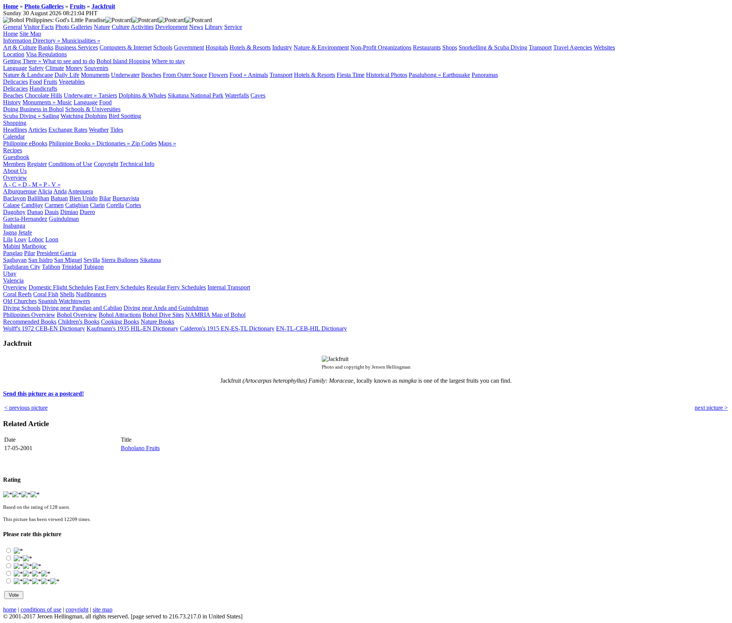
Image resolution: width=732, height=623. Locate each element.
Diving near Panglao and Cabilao (82, 308)
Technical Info (137, 164)
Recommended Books (29, 321)
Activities (142, 27)
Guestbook (16, 157)
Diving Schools (21, 308)
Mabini (11, 246)
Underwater (125, 75)
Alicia (45, 191)
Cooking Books (120, 321)
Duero (87, 212)
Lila (8, 239)
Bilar (105, 198)
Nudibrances (91, 294)
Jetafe (25, 232)
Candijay (32, 205)
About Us (15, 171)
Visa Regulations (46, 54)
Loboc (36, 239)
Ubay (9, 273)
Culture (121, 27)
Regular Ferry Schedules (176, 287)
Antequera (80, 191)
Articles (37, 129)
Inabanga (14, 225)
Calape (11, 205)
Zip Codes (144, 143)
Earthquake (456, 75)
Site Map (30, 33)
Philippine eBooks (25, 143)
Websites (604, 47)
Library (214, 27)
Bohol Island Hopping (123, 61)
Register (37, 164)
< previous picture (26, 407)
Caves (257, 95)
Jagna (10, 232)
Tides (116, 129)
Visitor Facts (39, 27)
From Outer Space (185, 75)
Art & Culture (20, 47)
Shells (67, 294)
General (12, 27)
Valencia (13, 280)
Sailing (50, 116)
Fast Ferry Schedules (120, 287)
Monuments (95, 75)
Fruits (77, 6)
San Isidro (40, 260)
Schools (162, 47)
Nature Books (157, 321)
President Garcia (56, 253)
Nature (102, 27)
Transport (540, 47)
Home (10, 6)
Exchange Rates (67, 129)
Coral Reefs (17, 294)
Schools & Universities (92, 109)
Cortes (133, 205)
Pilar (29, 253)
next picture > (711, 407)
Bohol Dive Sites (163, 315)
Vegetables (72, 81)
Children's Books (79, 321)
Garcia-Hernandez (25, 219)
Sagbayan (15, 260)
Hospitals (216, 47)
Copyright (106, 164)
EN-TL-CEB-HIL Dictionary (311, 328)
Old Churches (20, 301)
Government (189, 47)
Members (14, 164)
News (196, 27)
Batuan (59, 198)
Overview (15, 177)
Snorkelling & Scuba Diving (493, 47)
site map (102, 609)
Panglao (12, 253)
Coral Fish (45, 294)
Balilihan (38, 198)
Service (233, 27)
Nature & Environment (321, 47)
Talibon (51, 267)
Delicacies (15, 81)
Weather (99, 129)
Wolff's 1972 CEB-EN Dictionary (44, 328)
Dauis (52, 212)
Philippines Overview (29, 315)
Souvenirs (96, 68)
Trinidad (72, 267)
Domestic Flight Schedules (61, 287)
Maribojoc (34, 246)
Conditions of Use (70, 164)
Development (171, 27)
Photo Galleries (44, 6)
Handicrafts (43, 88)
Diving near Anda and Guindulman (166, 308)
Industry (282, 47)
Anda (60, 191)
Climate (54, 68)
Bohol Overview (77, 315)
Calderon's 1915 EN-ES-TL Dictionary (227, 328)
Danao (35, 212)
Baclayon (14, 198)
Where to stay (168, 61)
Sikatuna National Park (195, 95)
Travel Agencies (572, 47)
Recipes (12, 150)
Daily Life (67, 75)
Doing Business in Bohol (33, 109)
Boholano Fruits (140, 448)
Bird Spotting (125, 116)
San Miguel (68, 260)
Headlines (15, 129)
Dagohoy (14, 212)
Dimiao (69, 212)
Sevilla (91, 260)
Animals (258, 75)
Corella (115, 205)
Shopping (14, 123)
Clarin (97, 205)
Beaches (151, 75)
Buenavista (125, 198)
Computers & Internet (126, 47)
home (9, 609)
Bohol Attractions (120, 315)
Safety (36, 68)
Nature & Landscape (28, 75)
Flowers (218, 75)
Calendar (14, 136)
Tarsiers (107, 95)
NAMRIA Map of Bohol (215, 315)
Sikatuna (150, 260)
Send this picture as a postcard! (43, 393)
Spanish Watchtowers (64, 301)
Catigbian (76, 205)
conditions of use (41, 609)
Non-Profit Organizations (380, 47)
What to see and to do (69, 61)
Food (35, 81)
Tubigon (93, 267)
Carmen (54, 205)
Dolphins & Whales (142, 95)
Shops (449, 47)
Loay (20, 239)
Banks (45, 47)
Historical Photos (386, 75)
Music (64, 102)
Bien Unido (83, 198)
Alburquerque (20, 191)
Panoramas (485, 75)
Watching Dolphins (84, 116)
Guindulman (64, 219)
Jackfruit (103, 6)
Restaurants (427, 47)
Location (13, 54)
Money (74, 68)
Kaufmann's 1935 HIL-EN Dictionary (132, 328)
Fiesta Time (350, 75)
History (12, 102)
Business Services (76, 47)
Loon (51, 239)
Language (15, 68)
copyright (77, 609)
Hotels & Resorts (250, 47)
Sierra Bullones (119, 260)
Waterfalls (237, 95)
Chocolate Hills (43, 95)
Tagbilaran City (21, 267)
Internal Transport (228, 287)
